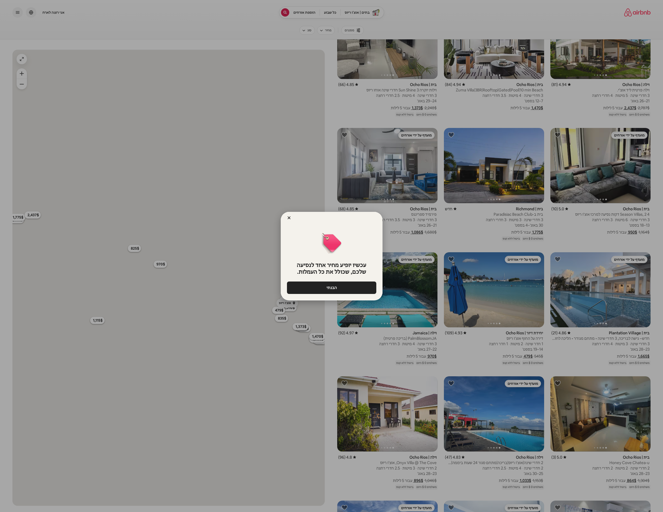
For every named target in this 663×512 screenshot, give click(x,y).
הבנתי (331, 287)
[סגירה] (289, 218)
